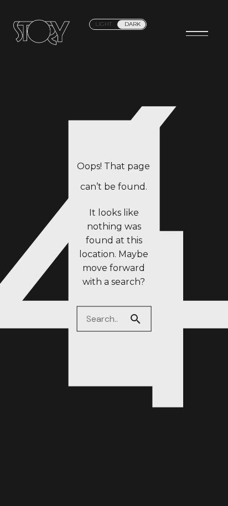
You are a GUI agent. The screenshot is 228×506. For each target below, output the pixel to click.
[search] (140, 318)
